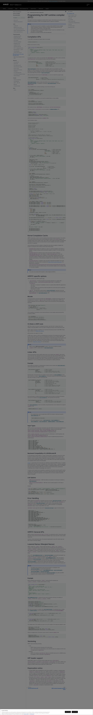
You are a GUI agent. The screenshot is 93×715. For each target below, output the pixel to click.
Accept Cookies (74, 711)
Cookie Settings (67, 711)
